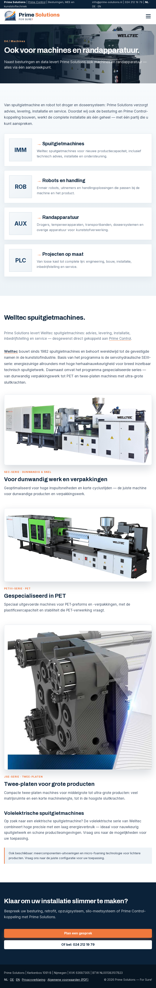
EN (99, 6)
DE (93, 6)
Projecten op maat (62, 254)
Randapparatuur (60, 217)
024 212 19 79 (133, 2)
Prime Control (37, 2)
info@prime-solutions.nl (107, 2)
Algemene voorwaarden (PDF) (68, 979)
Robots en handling (63, 180)
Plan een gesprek (78, 933)
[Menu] (148, 16)
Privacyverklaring (33, 979)
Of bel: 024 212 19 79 (78, 944)
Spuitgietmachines (63, 143)
